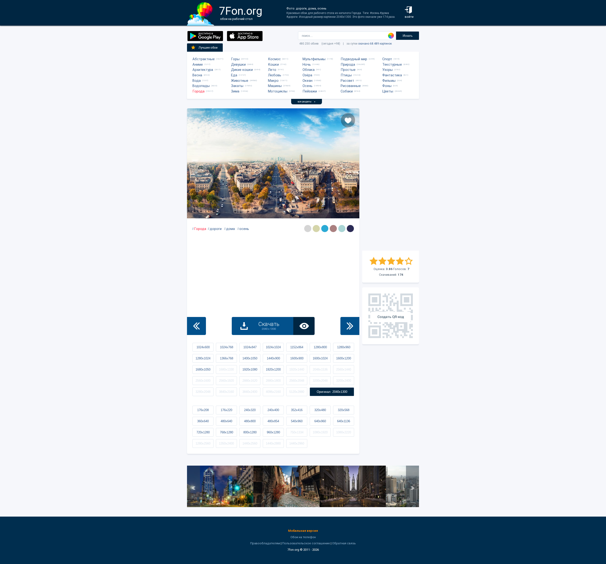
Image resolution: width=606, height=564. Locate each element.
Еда (234, 75)
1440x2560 (249, 443)
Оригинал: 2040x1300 (332, 392)
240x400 (273, 410)
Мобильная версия (303, 530)
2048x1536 (320, 369)
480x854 (273, 421)
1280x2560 (203, 443)
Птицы (346, 75)
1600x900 (296, 358)
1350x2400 (226, 443)
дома (230, 229)
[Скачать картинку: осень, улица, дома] (286, 506)
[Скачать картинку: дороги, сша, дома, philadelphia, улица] (353, 506)
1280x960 (343, 347)
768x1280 (226, 432)
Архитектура (202, 70)
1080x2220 (343, 432)
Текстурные (392, 64)
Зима (235, 91)
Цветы (387, 91)
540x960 (297, 421)
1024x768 (226, 347)
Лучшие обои (208, 47)
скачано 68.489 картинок (375, 43)
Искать (408, 35)
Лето (272, 70)
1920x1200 (273, 369)
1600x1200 (343, 358)
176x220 (226, 410)
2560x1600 (203, 380)
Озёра (307, 75)
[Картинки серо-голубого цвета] (341, 228)
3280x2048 (203, 392)
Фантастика (392, 75)
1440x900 (273, 358)
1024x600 (203, 347)
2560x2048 (296, 380)
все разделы (307, 101)
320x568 (343, 410)
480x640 (226, 421)
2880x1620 (249, 380)
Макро (273, 80)
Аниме (197, 64)
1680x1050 (203, 369)
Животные (239, 80)
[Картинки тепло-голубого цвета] (324, 228)
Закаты (237, 86)
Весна (197, 75)
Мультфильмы (314, 59)
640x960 (320, 421)
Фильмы (389, 80)
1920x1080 (249, 369)
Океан (307, 80)
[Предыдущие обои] (196, 326)
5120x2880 (296, 392)
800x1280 (250, 432)
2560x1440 (343, 369)
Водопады (201, 86)
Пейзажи (310, 91)
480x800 (250, 421)
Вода (196, 80)
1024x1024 (273, 347)
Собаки (347, 91)
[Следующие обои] (349, 326)
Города (198, 91)
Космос (274, 59)
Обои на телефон (303, 537)
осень (244, 229)
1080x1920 (320, 432)
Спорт (387, 59)
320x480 (320, 410)
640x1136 (343, 421)
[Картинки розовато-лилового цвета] (333, 228)
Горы (235, 59)
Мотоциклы (277, 91)
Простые (348, 70)
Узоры (387, 70)
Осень (307, 86)
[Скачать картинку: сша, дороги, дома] (220, 506)
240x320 (250, 410)
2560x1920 (226, 380)
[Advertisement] (390, 179)
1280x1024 (203, 358)
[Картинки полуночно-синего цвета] (350, 228)
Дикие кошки (242, 70)
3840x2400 (249, 392)
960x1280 (273, 432)
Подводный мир (354, 59)
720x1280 (203, 432)
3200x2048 (320, 380)
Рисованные (351, 86)
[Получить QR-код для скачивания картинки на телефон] (390, 315)
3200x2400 (343, 380)
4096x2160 (273, 392)
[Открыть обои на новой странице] (304, 326)
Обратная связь (344, 543)
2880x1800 (273, 380)
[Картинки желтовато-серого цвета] (316, 228)
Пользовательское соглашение (306, 543)
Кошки (273, 64)
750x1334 (296, 432)
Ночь (307, 64)
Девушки (238, 64)
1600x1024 (320, 358)
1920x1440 (296, 369)
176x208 (203, 410)
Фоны (387, 86)
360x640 (203, 421)
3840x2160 (226, 392)
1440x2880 (273, 443)
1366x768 (226, 358)
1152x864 (296, 347)
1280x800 (320, 347)
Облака (309, 70)
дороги (216, 229)
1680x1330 (226, 369)
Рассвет (347, 80)
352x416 (297, 410)
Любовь (274, 75)
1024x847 (250, 347)
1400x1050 (249, 358)
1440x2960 (296, 443)
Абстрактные (203, 59)
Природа (348, 64)
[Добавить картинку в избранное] (348, 120)
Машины (275, 86)
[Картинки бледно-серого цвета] (307, 228)
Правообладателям (265, 543)
